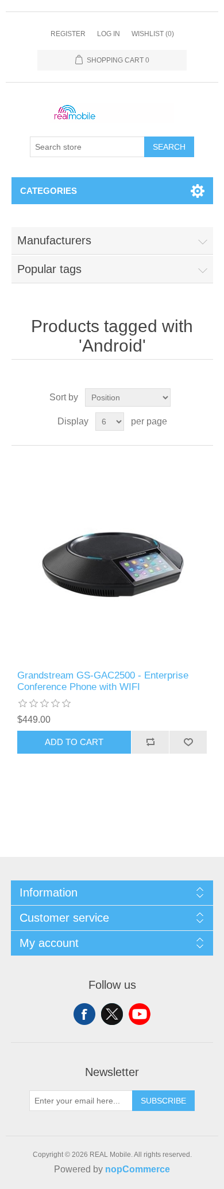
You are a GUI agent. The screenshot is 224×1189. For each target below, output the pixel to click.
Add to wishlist (188, 742)
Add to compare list (150, 742)
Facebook (84, 1014)
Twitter (112, 1014)
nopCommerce (137, 1169)
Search (169, 146)
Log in (108, 34)
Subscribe (163, 1100)
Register (68, 34)
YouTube (139, 1014)
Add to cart (74, 742)
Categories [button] (48, 191)
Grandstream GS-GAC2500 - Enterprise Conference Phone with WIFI (102, 681)
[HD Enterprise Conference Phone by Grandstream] (112, 557)
